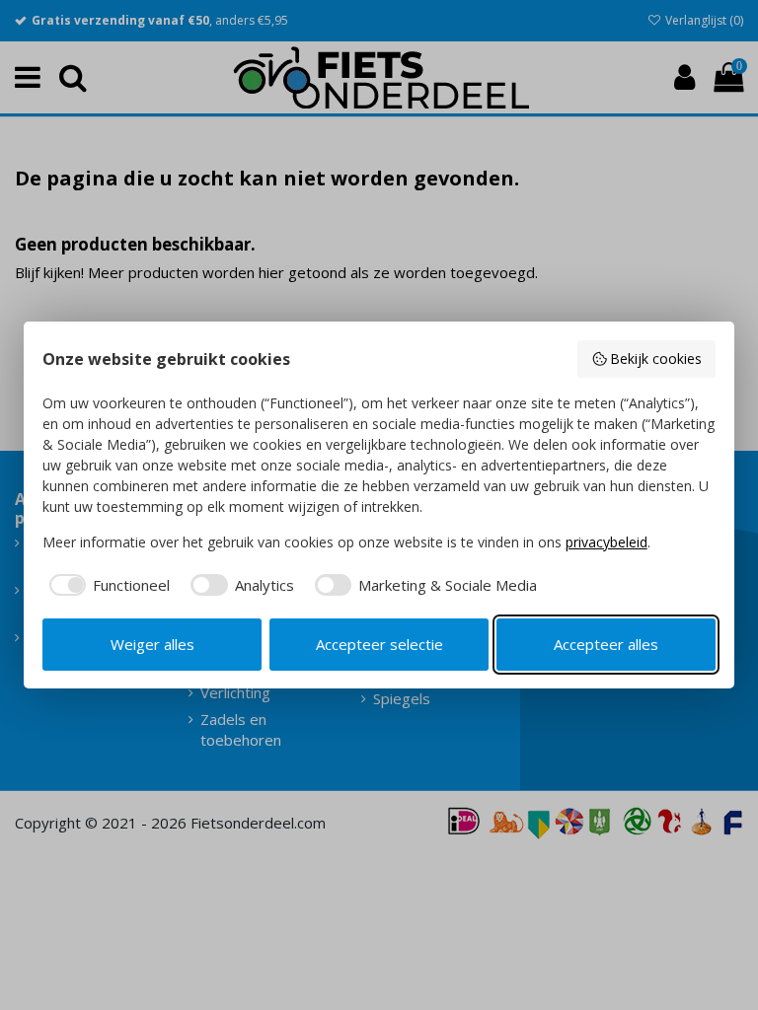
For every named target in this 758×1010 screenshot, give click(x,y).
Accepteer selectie (379, 644)
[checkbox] (106, 585)
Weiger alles (152, 644)
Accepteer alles (606, 644)
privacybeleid (606, 542)
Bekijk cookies (656, 358)
